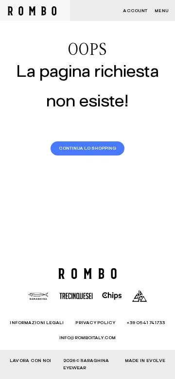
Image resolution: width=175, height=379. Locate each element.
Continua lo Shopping (87, 148)
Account (135, 11)
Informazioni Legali (37, 323)
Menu (161, 11)
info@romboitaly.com (87, 338)
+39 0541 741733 (146, 323)
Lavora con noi (30, 361)
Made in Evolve (145, 361)
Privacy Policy (95, 323)
